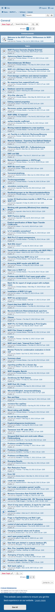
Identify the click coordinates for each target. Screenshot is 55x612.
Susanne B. (19, 440)
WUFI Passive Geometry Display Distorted (25, 50)
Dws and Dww (13, 397)
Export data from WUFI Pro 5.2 (20, 304)
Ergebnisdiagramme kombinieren (21, 423)
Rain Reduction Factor (17, 468)
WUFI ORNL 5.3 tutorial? (18, 115)
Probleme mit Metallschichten (20, 444)
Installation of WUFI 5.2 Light (20, 291)
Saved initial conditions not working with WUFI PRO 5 (30, 251)
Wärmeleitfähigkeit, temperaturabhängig (24, 391)
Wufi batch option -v (16, 566)
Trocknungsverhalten (16, 180)
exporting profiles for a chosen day (22, 365)
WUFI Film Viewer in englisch (20, 330)
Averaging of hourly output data (21, 555)
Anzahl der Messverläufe (18, 417)
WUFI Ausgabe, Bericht (17, 371)
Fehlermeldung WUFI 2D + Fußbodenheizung (26, 147)
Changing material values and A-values (24, 531)
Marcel (18, 149)
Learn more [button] (40, 600)
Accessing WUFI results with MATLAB (23, 263)
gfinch (18, 538)
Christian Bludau (21, 58)
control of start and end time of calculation (25, 524)
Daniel (18, 325)
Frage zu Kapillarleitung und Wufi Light (24, 518)
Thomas (18, 41)
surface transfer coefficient (19, 121)
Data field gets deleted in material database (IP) (27, 543)
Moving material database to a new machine (26, 128)
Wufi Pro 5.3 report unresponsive (21, 238)
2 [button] (30, 29)
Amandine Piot (20, 123)
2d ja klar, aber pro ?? (17, 95)
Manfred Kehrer (21, 175)
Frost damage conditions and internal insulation (28, 76)
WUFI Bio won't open (16, 167)
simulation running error (18, 186)
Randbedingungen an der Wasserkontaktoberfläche (29, 193)
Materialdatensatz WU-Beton (19, 63)
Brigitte (18, 562)
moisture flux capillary (17, 404)
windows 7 (12, 511)
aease (18, 103)
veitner (18, 226)
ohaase (18, 418)
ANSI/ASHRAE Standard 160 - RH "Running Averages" (30, 499)
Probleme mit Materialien (18, 450)
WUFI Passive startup (16, 216)
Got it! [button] (15, 607)
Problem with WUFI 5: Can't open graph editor (27, 276)
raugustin (19, 495)
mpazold (18, 188)
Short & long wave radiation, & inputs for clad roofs (29, 505)
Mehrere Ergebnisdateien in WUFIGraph (24, 160)
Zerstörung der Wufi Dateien (19, 378)
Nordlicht (19, 386)
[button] (33, 28)
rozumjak (19, 155)
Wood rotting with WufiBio (19, 410)
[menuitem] (7, 8)
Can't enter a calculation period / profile (24, 487)
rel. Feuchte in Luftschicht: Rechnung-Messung (27, 134)
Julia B (18, 90)
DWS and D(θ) (13, 154)
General (5, 20)
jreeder (18, 168)
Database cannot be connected (20, 89)
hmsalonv (19, 544)
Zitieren (11, 317)
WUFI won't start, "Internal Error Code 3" (24, 343)
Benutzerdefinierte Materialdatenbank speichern (27, 311)
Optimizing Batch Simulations (20, 56)
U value (11, 337)
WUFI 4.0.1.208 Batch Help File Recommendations (28, 69)
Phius (18, 51)
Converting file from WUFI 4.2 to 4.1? (23, 257)
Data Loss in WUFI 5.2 (17, 270)
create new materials (16, 481)
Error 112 (11, 474)
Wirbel (18, 366)
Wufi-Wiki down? (15, 244)
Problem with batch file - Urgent (21, 560)
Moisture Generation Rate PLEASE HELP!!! (25, 494)
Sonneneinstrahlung (16, 173)
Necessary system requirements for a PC (24, 108)
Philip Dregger (20, 501)
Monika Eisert (20, 476)
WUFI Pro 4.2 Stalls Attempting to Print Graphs (27, 324)
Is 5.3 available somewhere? (19, 231)
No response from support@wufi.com (23, 82)
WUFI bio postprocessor (18, 298)
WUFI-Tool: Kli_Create (17, 384)
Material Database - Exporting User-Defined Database (29, 141)
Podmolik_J (19, 77)
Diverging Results (15, 461)
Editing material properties (19, 102)
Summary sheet (14, 358)
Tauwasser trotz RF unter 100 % (21, 430)
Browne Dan (20, 532)
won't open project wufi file (19, 536)
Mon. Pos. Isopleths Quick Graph (21, 548)
